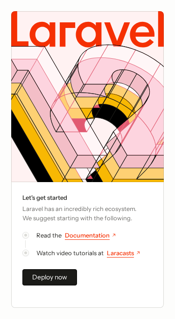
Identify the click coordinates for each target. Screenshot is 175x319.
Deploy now (49, 277)
